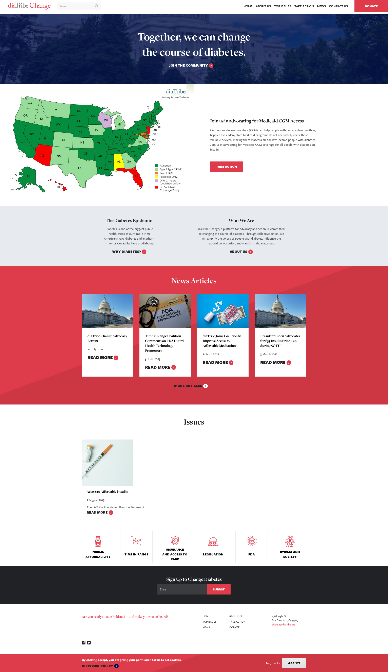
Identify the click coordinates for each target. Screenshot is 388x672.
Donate (371, 6)
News (321, 6)
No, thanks (273, 663)
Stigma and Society (290, 554)
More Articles (188, 385)
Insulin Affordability (97, 554)
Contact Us (338, 6)
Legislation (213, 554)
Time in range (136, 554)
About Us (238, 251)
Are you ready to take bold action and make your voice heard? (125, 616)
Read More (100, 357)
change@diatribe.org (283, 624)
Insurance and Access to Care (174, 554)
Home (248, 6)
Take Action (226, 166)
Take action (304, 6)
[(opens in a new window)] (97, 145)
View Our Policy (97, 665)
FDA (251, 554)
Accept (294, 663)
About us (263, 6)
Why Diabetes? (126, 251)
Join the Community (188, 65)
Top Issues (282, 6)
